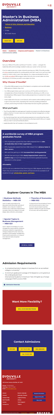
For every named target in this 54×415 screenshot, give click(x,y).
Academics (12, 51)
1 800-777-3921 (11, 387)
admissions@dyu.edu (11, 388)
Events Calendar (22, 393)
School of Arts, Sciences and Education (20, 24)
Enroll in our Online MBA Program (27, 309)
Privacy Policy (24, 412)
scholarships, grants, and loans (24, 173)
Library (19, 400)
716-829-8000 (10, 385)
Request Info (7, 41)
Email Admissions (40, 349)
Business (8, 27)
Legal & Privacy (22, 397)
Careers (5, 395)
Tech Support (21, 402)
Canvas (4, 402)
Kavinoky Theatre (22, 395)
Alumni (4, 393)
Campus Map (6, 397)
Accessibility (31, 412)
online (6, 72)
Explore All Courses (27, 245)
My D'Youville (6, 400)
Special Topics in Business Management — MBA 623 (13, 221)
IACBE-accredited (10, 76)
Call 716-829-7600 (27, 354)
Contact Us (6, 404)
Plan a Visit (39, 400)
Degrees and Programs (26, 51)
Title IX (19, 404)
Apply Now (19, 41)
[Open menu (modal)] (49, 5)
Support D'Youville (39, 396)
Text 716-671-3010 (25, 349)
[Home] (12, 5)
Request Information (39, 393)
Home (5, 51)
